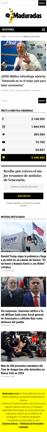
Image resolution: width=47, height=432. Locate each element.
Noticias (18, 90)
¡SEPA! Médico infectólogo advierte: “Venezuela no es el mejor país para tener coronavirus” (23, 80)
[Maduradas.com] (23, 22)
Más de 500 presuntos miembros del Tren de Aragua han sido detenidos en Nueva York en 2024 (23, 369)
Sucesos (26, 90)
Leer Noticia (35, 90)
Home (3, 36)
